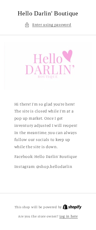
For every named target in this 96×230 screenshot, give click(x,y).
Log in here (68, 216)
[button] (48, 24)
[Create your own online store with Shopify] (72, 207)
